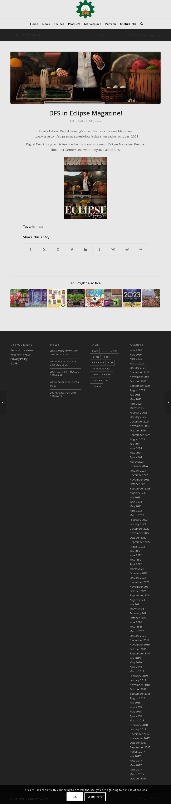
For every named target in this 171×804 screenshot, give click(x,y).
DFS (91, 121)
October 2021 (138, 591)
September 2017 (140, 747)
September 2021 (140, 595)
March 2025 (137, 408)
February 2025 (139, 412)
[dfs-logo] (85, 9)
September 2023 (140, 488)
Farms (95, 356)
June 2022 (136, 555)
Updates (96, 386)
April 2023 (136, 511)
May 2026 (136, 354)
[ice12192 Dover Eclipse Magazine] (85, 78)
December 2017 (139, 734)
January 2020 (138, 636)
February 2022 (139, 573)
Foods (106, 356)
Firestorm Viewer (21, 354)
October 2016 (138, 778)
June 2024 (136, 448)
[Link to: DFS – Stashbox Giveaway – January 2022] (132, 298)
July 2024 (135, 444)
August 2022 (137, 546)
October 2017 (138, 743)
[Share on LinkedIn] (85, 249)
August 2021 (137, 600)
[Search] (140, 24)
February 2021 (139, 613)
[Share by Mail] (141, 249)
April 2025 (136, 403)
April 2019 (136, 667)
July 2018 (135, 702)
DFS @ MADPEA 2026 (61, 382)
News (98, 121)
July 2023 (135, 497)
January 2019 (138, 680)
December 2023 (139, 475)
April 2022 (136, 564)
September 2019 (140, 653)
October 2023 (138, 484)
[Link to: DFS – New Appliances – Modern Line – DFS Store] (113, 298)
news (40, 226)
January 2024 (138, 470)
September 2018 (140, 693)
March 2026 (137, 363)
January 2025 (138, 417)
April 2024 (136, 457)
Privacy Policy (19, 359)
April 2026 (136, 359)
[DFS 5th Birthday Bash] (168, 402)
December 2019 (139, 640)
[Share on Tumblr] (99, 249)
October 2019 (138, 649)
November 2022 (140, 533)
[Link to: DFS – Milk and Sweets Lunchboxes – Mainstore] (57, 298)
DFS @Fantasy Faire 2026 (63, 392)
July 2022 (135, 551)
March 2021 (137, 609)
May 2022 (136, 560)
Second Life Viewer (22, 350)
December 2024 (139, 421)
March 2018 (137, 720)
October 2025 (138, 381)
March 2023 (137, 515)
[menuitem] (34, 24)
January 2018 (138, 729)
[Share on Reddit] (127, 249)
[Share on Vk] (113, 249)
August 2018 (137, 698)
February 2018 (139, 725)
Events (113, 350)
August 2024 (137, 439)
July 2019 (135, 658)
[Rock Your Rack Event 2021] (3, 402)
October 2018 (138, 689)
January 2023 (138, 524)
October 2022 (138, 537)
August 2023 (137, 493)
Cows (95, 350)
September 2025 (140, 386)
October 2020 (138, 618)
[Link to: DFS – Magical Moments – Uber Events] (38, 298)
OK (75, 796)
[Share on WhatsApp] (58, 249)
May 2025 (136, 399)
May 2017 (136, 765)
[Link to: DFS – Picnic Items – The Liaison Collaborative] (151, 298)
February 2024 (139, 466)
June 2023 (136, 502)
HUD (110, 362)
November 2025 (140, 377)
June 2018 (136, 707)
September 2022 (140, 542)
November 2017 (140, 738)
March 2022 (137, 569)
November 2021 (140, 586)
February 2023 (139, 520)
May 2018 (136, 711)
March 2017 (137, 774)
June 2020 (136, 622)
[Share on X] (44, 249)
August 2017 (137, 751)
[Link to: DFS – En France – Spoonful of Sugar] (76, 298)
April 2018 (136, 716)
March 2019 (137, 671)
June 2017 (136, 760)
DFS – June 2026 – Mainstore (64, 371)
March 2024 (137, 461)
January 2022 (138, 578)
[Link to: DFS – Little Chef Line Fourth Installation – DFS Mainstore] (95, 298)
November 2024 (140, 426)
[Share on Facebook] (30, 249)
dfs (33, 226)
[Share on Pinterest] (72, 249)
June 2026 (136, 350)
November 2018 (140, 685)
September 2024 (140, 435)
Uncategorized (100, 380)
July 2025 (135, 394)
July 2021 (135, 604)
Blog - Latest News (25, 35)
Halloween (98, 362)
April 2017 (136, 769)
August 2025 (137, 390)
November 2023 (140, 479)
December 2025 (139, 372)
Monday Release (101, 368)
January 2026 (138, 368)
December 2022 (139, 528)
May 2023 (136, 506)
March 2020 (137, 631)
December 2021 (139, 582)
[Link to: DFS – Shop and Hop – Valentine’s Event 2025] (19, 298)
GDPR (14, 363)
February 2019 (139, 676)
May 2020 (136, 627)
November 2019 (140, 644)
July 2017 (135, 756)
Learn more (95, 796)
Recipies (106, 374)
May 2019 (136, 662)
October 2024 (138, 430)
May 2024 (136, 453)
